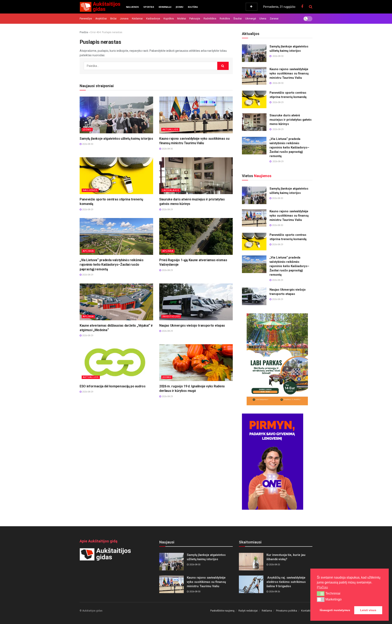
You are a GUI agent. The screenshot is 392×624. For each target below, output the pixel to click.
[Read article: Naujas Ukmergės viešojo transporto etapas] (196, 301)
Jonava (124, 18)
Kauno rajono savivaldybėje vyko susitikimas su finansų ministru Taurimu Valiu (289, 73)
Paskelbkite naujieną (222, 610)
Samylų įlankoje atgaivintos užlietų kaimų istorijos (116, 139)
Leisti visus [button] (368, 610)
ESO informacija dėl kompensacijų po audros (113, 386)
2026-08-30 (87, 144)
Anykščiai (101, 18)
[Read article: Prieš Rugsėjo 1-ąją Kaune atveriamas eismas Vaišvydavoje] (196, 236)
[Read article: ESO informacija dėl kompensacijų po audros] (116, 362)
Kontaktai (306, 610)
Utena (262, 18)
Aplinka (88, 251)
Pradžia (84, 32)
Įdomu (179, 7)
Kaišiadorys (153, 18)
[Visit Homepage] (100, 7)
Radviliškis (210, 18)
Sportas (148, 7)
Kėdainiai (137, 18)
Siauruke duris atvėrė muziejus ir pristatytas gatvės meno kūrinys (291, 120)
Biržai (113, 18)
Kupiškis (169, 18)
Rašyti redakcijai (248, 610)
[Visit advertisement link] (277, 359)
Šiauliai (237, 18)
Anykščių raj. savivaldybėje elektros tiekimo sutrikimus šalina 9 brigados (286, 582)
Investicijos (171, 316)
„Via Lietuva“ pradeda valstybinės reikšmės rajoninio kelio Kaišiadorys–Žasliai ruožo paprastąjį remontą (112, 264)
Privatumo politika (286, 610)
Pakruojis (194, 18)
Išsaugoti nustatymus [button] (335, 610)
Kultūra (193, 7)
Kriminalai (165, 7)
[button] (320, 593)
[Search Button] (310, 7)
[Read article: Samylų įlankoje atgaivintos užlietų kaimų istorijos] (116, 115)
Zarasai (274, 18)
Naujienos (132, 7)
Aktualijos (170, 129)
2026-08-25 (274, 564)
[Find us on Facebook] (302, 6)
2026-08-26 (274, 591)
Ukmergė (250, 18)
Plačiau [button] (322, 587)
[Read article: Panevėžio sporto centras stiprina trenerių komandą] (116, 175)
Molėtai (181, 18)
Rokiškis (225, 18)
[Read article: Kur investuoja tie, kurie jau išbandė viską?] (251, 561)
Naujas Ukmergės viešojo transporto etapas (192, 325)
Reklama (267, 610)
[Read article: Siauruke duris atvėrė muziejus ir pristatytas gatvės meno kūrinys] (196, 175)
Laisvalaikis (171, 190)
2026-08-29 (87, 209)
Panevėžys (86, 18)
